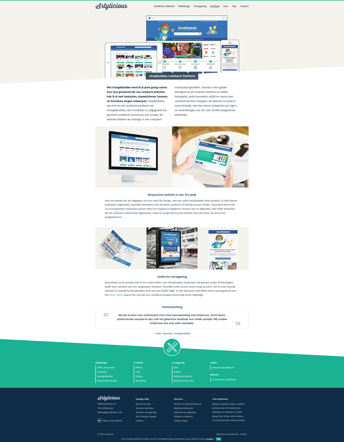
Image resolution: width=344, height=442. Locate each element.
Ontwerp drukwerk (183, 416)
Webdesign (184, 6)
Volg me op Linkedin (112, 420)
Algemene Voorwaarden (227, 434)
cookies (209, 439)
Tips (234, 6)
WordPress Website (164, 6)
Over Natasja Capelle (146, 416)
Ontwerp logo (180, 420)
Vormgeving (200, 6)
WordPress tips (143, 404)
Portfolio (214, 6)
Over (225, 6)
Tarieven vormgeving (146, 412)
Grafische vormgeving (185, 412)
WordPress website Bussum (187, 404)
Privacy (243, 434)
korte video (116, 294)
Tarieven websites (145, 408)
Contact (244, 6)
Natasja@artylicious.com (109, 412)
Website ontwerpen (183, 408)
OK (218, 439)
